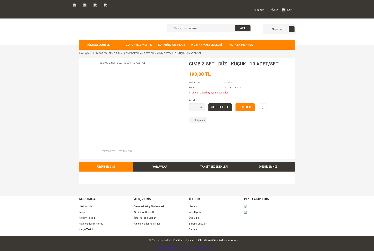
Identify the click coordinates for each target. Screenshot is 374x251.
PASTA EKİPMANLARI (241, 44)
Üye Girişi (194, 217)
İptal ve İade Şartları (145, 217)
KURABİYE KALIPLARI (171, 44)
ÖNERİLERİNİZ (268, 166)
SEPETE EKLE (220, 107)
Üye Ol (274, 9)
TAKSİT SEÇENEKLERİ (214, 166)
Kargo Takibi (86, 229)
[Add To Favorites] (262, 107)
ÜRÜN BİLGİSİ (106, 166)
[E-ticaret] (186, 248)
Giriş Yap (259, 9)
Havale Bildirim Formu (91, 223)
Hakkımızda (85, 206)
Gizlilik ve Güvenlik (144, 212)
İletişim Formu (87, 217)
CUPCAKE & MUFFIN (139, 44)
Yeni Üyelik (195, 212)
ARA (242, 28)
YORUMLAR (160, 166)
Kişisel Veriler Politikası (147, 223)
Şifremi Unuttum (198, 223)
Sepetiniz (194, 229)
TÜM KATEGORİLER (98, 44)
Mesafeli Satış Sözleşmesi (149, 206)
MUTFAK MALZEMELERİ (206, 44)
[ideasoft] (166, 248)
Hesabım (194, 206)
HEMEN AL (245, 107)
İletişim (289, 9)
